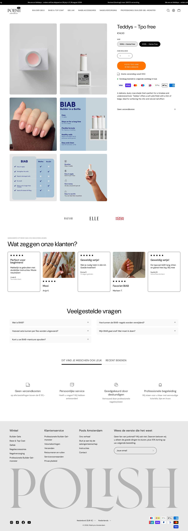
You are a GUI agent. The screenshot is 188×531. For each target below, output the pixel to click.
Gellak (12, 445)
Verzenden (49, 448)
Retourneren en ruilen (54, 452)
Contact (83, 452)
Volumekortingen (52, 444)
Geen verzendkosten (126, 109)
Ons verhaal (84, 436)
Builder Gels (15, 436)
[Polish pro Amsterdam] (14, 10)
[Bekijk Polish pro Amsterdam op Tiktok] (17, 522)
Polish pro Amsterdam (97, 525)
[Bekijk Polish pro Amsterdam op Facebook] (23, 522)
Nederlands (103, 520)
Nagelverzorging (17, 453)
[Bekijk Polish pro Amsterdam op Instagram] (11, 522)
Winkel (14, 430)
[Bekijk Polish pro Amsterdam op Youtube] (29, 522)
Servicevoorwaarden (54, 456)
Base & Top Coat (17, 440)
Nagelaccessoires (18, 449)
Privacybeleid (50, 461)
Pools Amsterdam (90, 430)
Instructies (84, 448)
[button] (71, 10)
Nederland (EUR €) (85, 520)
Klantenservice (54, 430)
